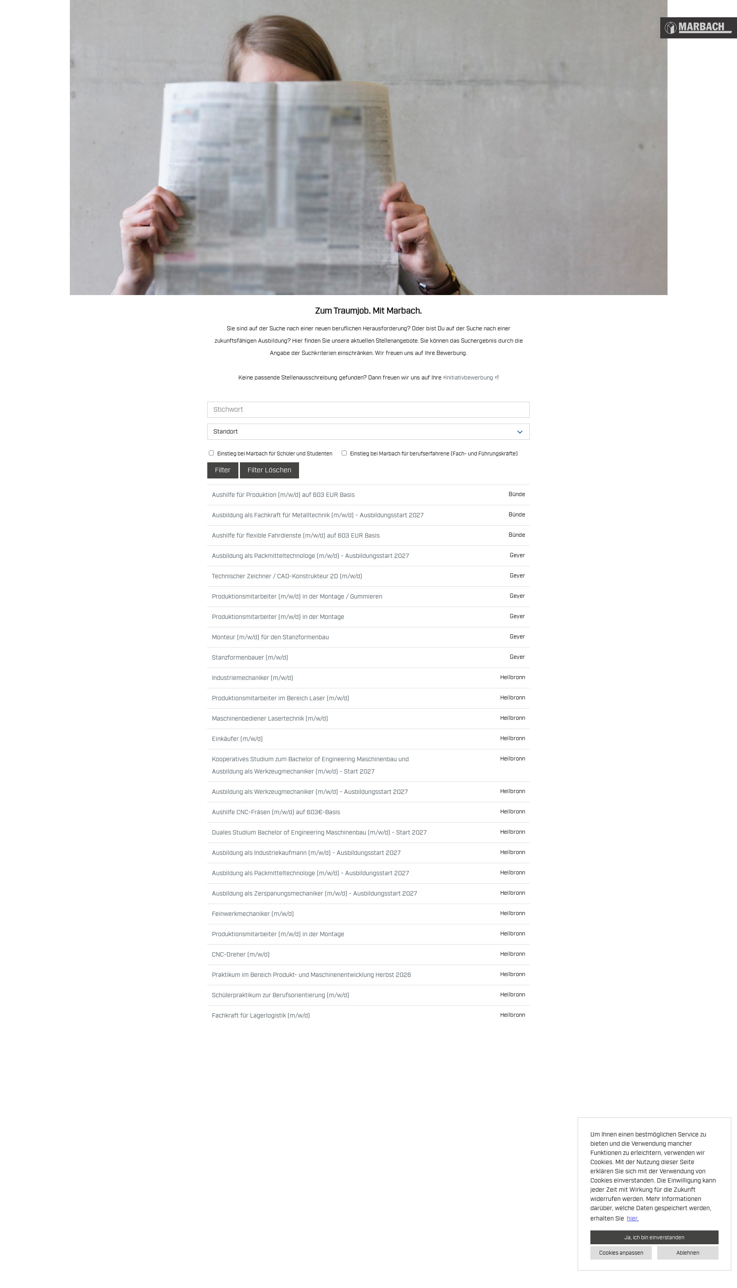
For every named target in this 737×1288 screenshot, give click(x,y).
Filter (223, 470)
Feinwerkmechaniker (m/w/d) (253, 914)
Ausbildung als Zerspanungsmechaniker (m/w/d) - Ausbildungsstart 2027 (314, 893)
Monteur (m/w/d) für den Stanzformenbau (270, 637)
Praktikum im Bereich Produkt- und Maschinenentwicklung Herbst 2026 (311, 975)
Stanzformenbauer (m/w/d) (250, 657)
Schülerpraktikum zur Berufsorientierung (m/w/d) (280, 995)
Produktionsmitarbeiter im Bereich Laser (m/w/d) (280, 698)
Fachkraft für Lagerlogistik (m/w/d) (261, 1015)
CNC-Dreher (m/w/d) (241, 954)
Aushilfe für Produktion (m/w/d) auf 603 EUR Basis (283, 495)
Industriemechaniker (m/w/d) (252, 678)
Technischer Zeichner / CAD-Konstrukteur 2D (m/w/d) (287, 576)
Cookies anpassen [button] (621, 1252)
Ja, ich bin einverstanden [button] (654, 1237)
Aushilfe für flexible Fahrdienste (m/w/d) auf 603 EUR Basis (296, 535)
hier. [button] (633, 1218)
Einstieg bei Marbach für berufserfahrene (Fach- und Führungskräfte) (433, 453)
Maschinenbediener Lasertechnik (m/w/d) (270, 718)
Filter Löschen (269, 470)
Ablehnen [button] (687, 1252)
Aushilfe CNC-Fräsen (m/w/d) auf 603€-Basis (276, 812)
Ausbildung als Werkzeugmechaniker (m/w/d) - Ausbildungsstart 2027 (310, 792)
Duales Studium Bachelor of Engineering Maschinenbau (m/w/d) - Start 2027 (319, 832)
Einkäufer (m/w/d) (237, 739)
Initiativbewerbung (470, 377)
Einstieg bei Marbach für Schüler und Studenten (274, 453)
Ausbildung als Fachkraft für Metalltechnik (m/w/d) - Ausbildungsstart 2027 (318, 515)
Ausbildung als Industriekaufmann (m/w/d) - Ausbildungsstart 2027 (306, 853)
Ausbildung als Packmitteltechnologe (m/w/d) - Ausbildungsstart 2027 (310, 556)
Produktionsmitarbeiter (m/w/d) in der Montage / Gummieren (297, 596)
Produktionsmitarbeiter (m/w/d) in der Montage (278, 617)
